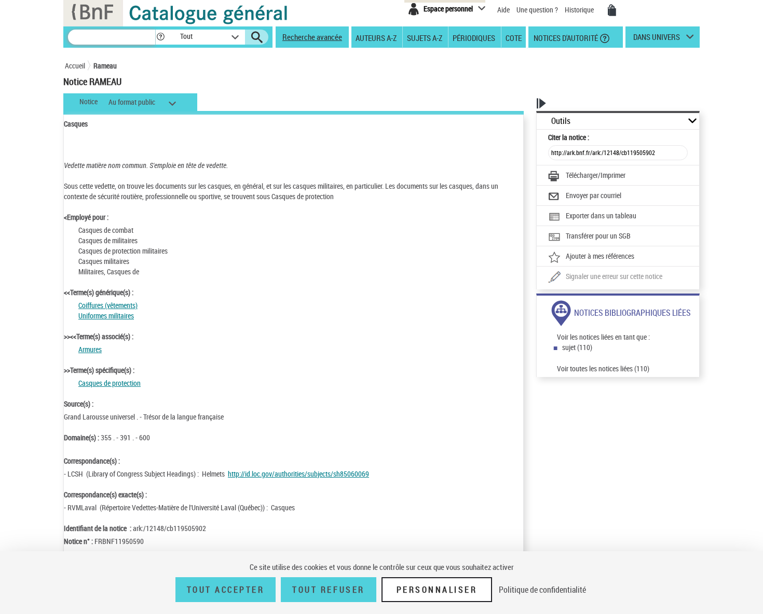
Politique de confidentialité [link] (542, 589)
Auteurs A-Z (376, 37)
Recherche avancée (312, 37)
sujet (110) (577, 347)
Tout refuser (328, 589)
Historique (580, 10)
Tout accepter (226, 589)
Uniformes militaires (106, 315)
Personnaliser (437, 589)
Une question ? (538, 10)
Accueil (75, 66)
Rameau (105, 66)
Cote (514, 37)
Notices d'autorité (565, 37)
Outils (560, 121)
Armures (90, 349)
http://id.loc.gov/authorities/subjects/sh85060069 (298, 474)
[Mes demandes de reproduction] (612, 10)
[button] (160, 37)
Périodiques (474, 37)
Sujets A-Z (424, 37)
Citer (568, 137)
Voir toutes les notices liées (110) (603, 368)
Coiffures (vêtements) (108, 305)
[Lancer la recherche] (257, 37)
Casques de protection (109, 383)
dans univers (656, 39)
